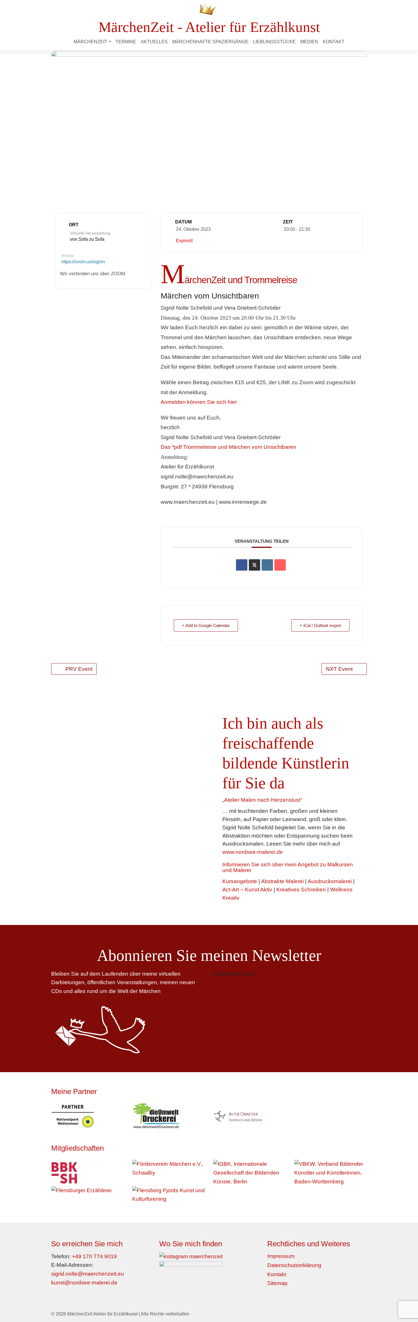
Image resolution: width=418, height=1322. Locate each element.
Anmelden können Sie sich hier (199, 402)
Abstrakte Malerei (282, 881)
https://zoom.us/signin (83, 261)
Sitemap (277, 1283)
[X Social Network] (254, 565)
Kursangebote (239, 881)
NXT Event (339, 669)
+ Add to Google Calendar (206, 625)
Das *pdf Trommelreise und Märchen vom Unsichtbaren (228, 447)
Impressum (281, 1256)
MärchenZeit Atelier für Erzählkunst (102, 1313)
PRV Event (78, 669)
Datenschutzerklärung (294, 1265)
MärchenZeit (90, 41)
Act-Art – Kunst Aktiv (247, 890)
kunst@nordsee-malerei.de (84, 1283)
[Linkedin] (267, 565)
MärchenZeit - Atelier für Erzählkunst (209, 27)
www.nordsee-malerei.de (252, 852)
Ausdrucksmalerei (330, 881)
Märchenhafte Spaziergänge (210, 41)
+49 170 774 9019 (94, 1256)
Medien (309, 41)
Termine (125, 41)
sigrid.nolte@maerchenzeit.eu (87, 1274)
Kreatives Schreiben (301, 890)
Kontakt (333, 41)
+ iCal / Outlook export (320, 625)
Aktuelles (154, 41)
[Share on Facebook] (241, 565)
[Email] (280, 565)
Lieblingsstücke (274, 41)
